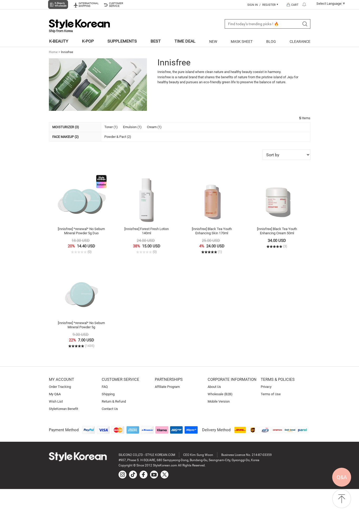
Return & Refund (114, 401)
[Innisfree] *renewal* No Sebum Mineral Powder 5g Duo (81, 231)
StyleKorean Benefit (63, 409)
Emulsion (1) (132, 127)
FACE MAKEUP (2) (65, 137)
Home (53, 52)
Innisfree (67, 52)
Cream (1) (154, 127)
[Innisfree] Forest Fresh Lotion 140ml (146, 231)
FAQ (105, 387)
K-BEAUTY (58, 41)
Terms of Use (271, 394)
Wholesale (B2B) (220, 394)
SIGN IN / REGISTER (261, 5)
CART (295, 5)
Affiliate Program (167, 387)
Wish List (56, 401)
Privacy (266, 387)
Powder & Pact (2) (117, 137)
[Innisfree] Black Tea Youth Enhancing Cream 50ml (277, 231)
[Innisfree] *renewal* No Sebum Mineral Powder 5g (81, 325)
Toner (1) (111, 127)
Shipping (108, 394)
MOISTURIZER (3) (65, 127)
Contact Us (110, 409)
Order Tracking (60, 387)
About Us (214, 387)
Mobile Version (219, 401)
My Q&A (55, 394)
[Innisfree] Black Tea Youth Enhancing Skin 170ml (212, 231)
